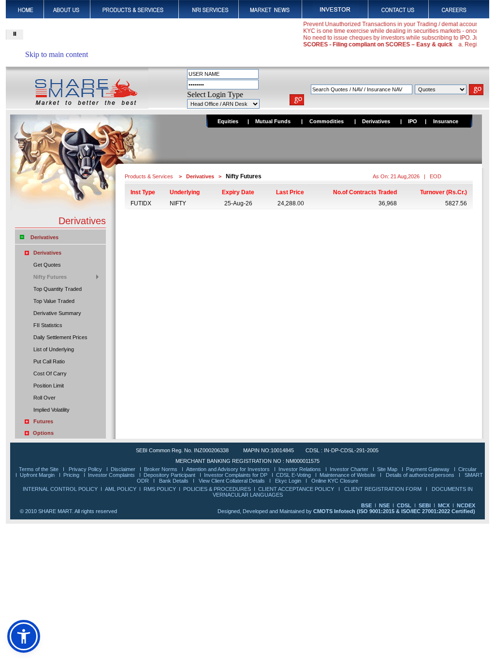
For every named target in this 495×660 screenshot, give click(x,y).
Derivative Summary (57, 313)
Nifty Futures (50, 277)
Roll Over (44, 398)
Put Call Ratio (49, 361)
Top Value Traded (53, 301)
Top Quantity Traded (57, 289)
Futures (43, 421)
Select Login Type (215, 94)
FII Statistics (47, 325)
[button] (24, 636)
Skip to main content (56, 54)
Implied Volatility (51, 410)
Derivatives (44, 237)
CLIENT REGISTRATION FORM (383, 489)
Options (43, 433)
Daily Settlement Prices (60, 337)
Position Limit (48, 385)
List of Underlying (53, 349)
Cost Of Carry (50, 373)
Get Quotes (47, 265)
